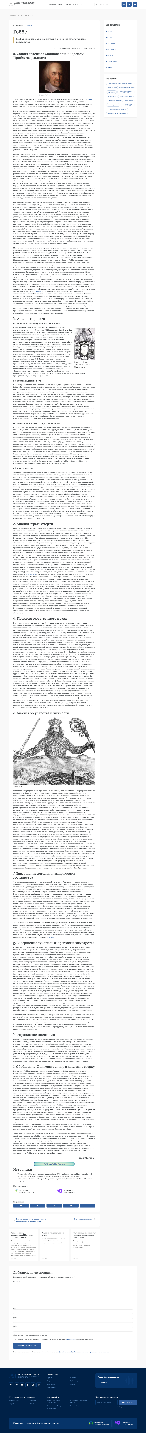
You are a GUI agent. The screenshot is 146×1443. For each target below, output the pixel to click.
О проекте (51, 4)
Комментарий (18, 1281)
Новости (109, 55)
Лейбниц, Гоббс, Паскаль (54, 1164)
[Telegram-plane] (129, 4)
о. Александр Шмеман (127, 104)
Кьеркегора (31, 574)
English (11, 1404)
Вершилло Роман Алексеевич (53, 1402)
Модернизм (112, 96)
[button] (21, 1206)
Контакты (77, 4)
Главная (12, 15)
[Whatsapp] (38, 1384)
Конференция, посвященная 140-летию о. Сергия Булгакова (22, 1234)
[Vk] (124, 4)
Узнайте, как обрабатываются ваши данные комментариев (84, 1352)
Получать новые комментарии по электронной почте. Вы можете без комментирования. (54, 1340)
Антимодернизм (113, 105)
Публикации (22, 15)
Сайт (15, 1326)
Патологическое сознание (126, 92)
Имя (15, 1308)
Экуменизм (111, 92)
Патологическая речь (126, 87)
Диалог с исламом (126, 96)
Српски (33, 1400)
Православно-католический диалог (120, 83)
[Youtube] (135, 4)
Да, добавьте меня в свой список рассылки (31, 1335)
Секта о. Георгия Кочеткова (117, 109)
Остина (51, 937)
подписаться (70, 1340)
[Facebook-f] (27, 1384)
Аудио (109, 31)
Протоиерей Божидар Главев (78, 1402)
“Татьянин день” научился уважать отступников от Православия (84, 1234)
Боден (89, 99)
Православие (112, 87)
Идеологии (30, 25)
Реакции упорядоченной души (53, 1233)
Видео (60, 4)
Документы (111, 49)
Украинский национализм (117, 113)
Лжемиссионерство (115, 100)
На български (14, 1400)
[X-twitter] (33, 1384)
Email (15, 1317)
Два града (110, 43)
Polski (32, 1404)
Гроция (38, 291)
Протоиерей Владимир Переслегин (56, 1407)
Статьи (68, 4)
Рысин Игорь (75, 1406)
